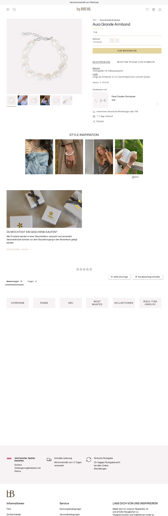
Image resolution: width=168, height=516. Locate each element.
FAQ (9, 508)
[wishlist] (147, 9)
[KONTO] (153, 9)
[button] (14, 9)
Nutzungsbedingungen (70, 508)
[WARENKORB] (159, 9)
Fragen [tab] (30, 281)
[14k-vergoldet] (117, 40)
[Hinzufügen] (157, 104)
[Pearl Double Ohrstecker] (100, 100)
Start (95, 20)
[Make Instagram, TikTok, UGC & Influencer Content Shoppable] (135, 177)
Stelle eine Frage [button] (121, 277)
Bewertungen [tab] (13, 281)
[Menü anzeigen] (8, 9)
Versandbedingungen (70, 514)
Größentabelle (14, 514)
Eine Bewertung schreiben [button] (149, 277)
